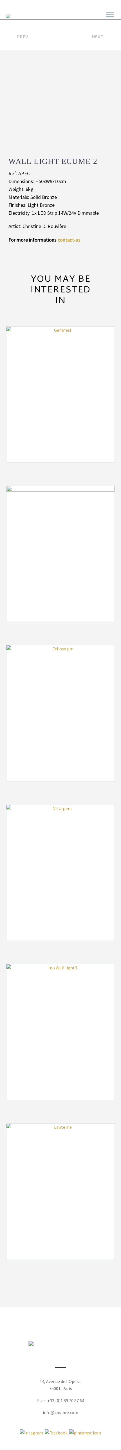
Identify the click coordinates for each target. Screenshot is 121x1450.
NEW (55, 17)
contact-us (69, 239)
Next (98, 37)
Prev (22, 37)
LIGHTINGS (80, 17)
